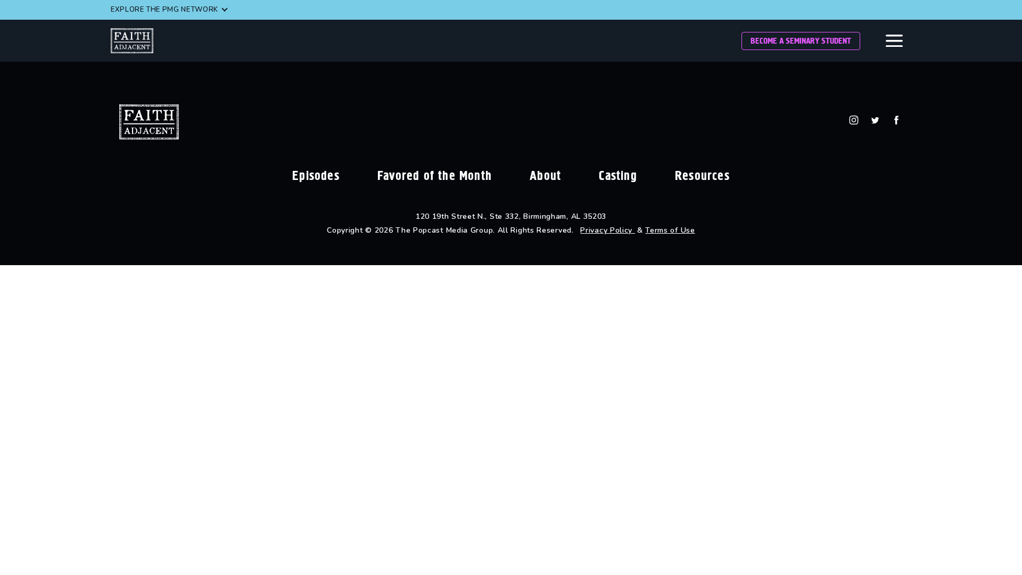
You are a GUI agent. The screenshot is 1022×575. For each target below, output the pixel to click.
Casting (618, 176)
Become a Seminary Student (801, 41)
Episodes (316, 176)
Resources (702, 176)
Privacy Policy (607, 230)
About (545, 176)
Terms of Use (670, 230)
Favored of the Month (434, 176)
